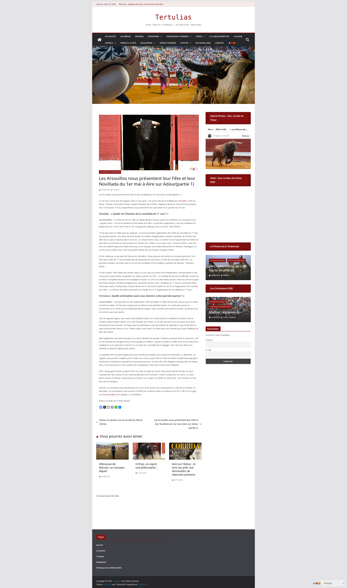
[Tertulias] (99, 39)
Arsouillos (182, 201)
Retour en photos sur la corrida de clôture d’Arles (121, 422)
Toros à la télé (128, 43)
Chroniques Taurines (177, 36)
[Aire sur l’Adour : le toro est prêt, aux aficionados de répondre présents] (185, 444)
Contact (219, 43)
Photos (184, 43)
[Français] (229, 43)
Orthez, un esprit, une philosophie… (146, 465)
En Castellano (203, 43)
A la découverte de (219, 36)
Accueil (99, 545)
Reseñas (139, 36)
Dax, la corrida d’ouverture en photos (230, 268)
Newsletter (101, 562)
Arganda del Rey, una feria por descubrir (145, 4)
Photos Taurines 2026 (240, 260)
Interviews (153, 36)
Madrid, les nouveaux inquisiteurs (230, 310)
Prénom (209, 340)
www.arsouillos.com (111, 394)
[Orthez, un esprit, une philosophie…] (149, 444)
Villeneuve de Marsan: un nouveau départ (112, 467)
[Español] (234, 43)
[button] (160, 36)
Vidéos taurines (168, 43)
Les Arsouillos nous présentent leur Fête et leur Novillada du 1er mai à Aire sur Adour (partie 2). (176, 424)
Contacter (100, 550)
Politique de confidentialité (109, 567)
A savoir (238, 36)
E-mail (208, 350)
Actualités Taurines (221, 260)
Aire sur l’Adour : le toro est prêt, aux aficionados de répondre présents (183, 469)
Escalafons (146, 43)
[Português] (232, 43)
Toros (199, 36)
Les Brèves (125, 36)
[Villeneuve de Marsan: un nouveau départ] (112, 444)
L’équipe (100, 556)
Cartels (109, 43)
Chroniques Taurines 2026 (225, 302)
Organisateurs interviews (110, 172)
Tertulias (173, 17)
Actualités (110, 36)
